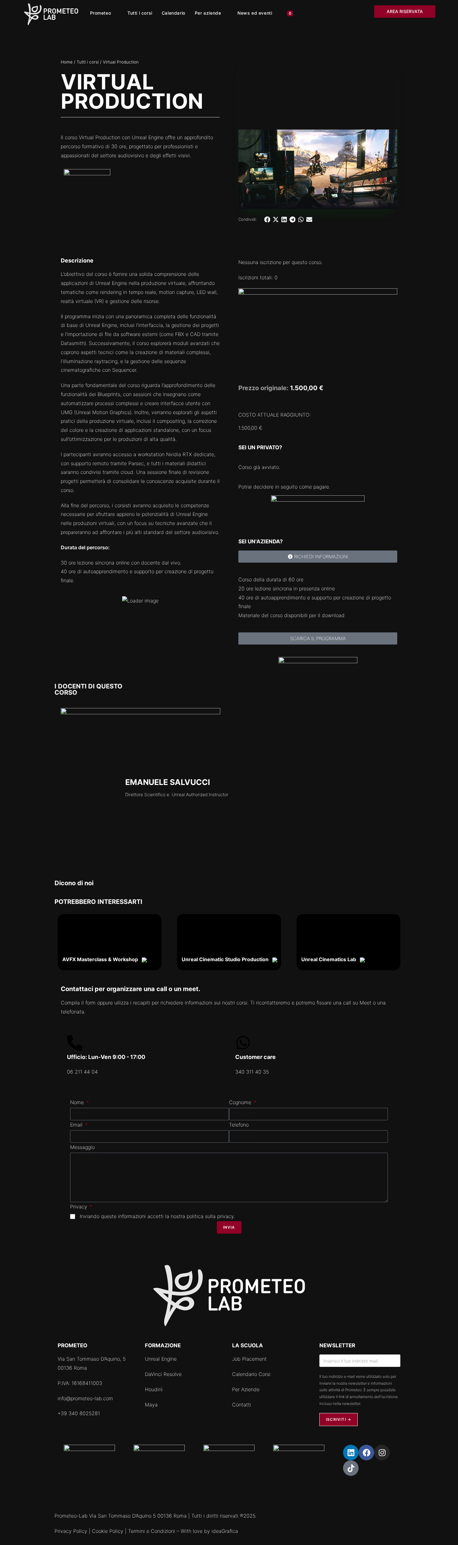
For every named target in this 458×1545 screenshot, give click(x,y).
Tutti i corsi (88, 61)
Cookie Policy (107, 1531)
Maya (151, 1404)
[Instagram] (382, 1452)
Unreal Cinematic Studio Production (227, 959)
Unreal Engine (161, 1359)
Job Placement (249, 1359)
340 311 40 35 (252, 1072)
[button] (267, 219)
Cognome (241, 1102)
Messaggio (82, 1147)
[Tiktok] (351, 1468)
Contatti (241, 1404)
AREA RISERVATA (405, 11)
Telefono (239, 1125)
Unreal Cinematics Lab (330, 959)
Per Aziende (246, 1389)
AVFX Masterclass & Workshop (102, 959)
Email (77, 1125)
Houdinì (154, 1389)
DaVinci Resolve (163, 1374)
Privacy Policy (71, 1531)
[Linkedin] (351, 1452)
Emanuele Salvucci (167, 782)
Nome (77, 1102)
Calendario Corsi (251, 1374)
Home (67, 61)
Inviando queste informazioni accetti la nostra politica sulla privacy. (157, 1216)
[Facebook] (366, 1452)
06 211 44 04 (82, 1072)
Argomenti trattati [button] (93, 600)
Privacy (79, 1206)
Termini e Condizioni (151, 1531)
